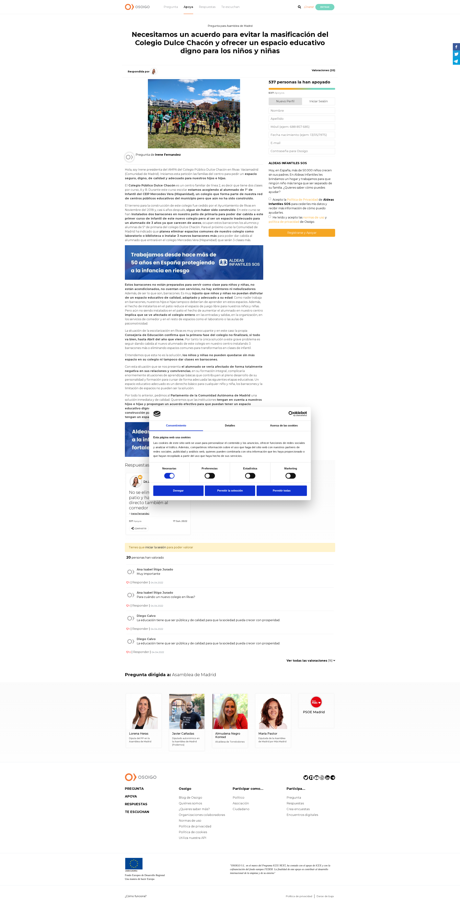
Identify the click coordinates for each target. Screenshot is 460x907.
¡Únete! (309, 7)
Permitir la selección (230, 490)
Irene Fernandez (140, 513)
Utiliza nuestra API (192, 838)
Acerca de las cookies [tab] (284, 425)
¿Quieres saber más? (194, 809)
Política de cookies (193, 832)
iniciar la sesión (155, 547)
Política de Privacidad (302, 199)
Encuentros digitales (302, 815)
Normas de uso (190, 820)
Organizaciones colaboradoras (202, 815)
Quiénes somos (190, 803)
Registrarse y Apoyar (302, 232)
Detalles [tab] (230, 425)
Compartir (140, 528)
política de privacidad (284, 221)
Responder (140, 582)
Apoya (188, 7)
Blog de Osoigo (190, 797)
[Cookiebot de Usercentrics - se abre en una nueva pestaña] (291, 413)
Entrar (324, 7)
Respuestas (207, 7)
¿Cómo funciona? (136, 896)
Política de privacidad (195, 826)
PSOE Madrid (314, 712)
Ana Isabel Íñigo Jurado (155, 569)
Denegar (178, 490)
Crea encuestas (298, 809)
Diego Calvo (146, 616)
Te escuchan (230, 7)
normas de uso (313, 217)
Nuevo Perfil (285, 101)
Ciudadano (241, 809)
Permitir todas (282, 490)
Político (238, 797)
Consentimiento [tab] (176, 425)
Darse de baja (325, 896)
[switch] (210, 476)
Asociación (241, 803)
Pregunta (171, 7)
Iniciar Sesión (318, 101)
